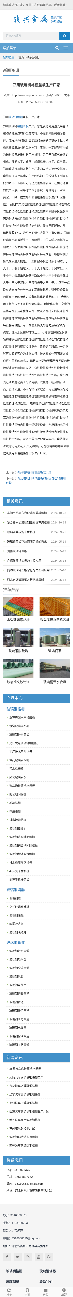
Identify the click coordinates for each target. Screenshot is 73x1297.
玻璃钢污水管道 (54, 682)
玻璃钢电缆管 (17, 985)
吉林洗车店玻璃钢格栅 (23, 1085)
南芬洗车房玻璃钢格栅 (23, 1145)
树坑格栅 (15, 802)
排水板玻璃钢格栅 (20, 862)
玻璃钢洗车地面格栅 (22, 837)
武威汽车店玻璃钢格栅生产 (26, 1077)
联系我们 (46, 1281)
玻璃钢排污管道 (19, 1010)
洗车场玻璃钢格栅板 (22, 785)
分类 (45, 1294)
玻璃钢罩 (12, 1281)
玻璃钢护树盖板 (19, 734)
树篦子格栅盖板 (19, 879)
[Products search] (64, 36)
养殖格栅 (15, 811)
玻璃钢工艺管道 (19, 1044)
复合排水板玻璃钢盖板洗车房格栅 (28, 522)
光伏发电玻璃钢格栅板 (23, 743)
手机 (27, 1294)
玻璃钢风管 (16, 976)
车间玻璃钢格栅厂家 (22, 1128)
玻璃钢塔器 (15, 890)
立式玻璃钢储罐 (19, 906)
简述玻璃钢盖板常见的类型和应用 (28, 570)
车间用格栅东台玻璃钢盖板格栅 (27, 513)
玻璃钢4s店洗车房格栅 (23, 1137)
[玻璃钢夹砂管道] (18, 668)
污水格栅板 (16, 768)
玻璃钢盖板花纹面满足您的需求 (27, 541)
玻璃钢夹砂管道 (18, 682)
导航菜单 (9, 48)
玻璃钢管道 (15, 943)
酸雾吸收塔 (16, 923)
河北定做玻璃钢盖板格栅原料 (25, 579)
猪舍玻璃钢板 (17, 777)
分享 (9, 1294)
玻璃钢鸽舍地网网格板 (23, 845)
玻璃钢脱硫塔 (18, 651)
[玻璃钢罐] (55, 637)
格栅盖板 (23, 126)
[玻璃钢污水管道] (55, 668)
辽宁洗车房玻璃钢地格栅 (25, 1094)
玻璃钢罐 (54, 651)
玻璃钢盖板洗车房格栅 (21, 532)
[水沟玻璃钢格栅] (18, 606)
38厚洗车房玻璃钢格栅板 (25, 1068)
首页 (21, 57)
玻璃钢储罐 (16, 915)
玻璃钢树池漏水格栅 (22, 854)
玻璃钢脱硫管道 (19, 968)
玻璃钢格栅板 (17, 828)
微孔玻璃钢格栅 (19, 760)
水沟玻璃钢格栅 (18, 620)
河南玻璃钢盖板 (17, 551)
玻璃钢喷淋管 (17, 959)
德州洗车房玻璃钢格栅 (23, 1102)
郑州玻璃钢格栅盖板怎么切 (34, 472)
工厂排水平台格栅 (20, 751)
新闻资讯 (33, 57)
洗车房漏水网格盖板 (54, 620)
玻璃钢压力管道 (19, 1019)
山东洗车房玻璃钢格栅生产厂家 (29, 1111)
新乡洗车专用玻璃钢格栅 (25, 1119)
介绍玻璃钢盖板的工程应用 (24, 560)
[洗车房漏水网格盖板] (55, 606)
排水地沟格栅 (17, 819)
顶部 (64, 1294)
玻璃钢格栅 (16, 117)
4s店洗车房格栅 (19, 871)
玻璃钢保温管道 (19, 1036)
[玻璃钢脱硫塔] (18, 637)
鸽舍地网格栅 (17, 794)
